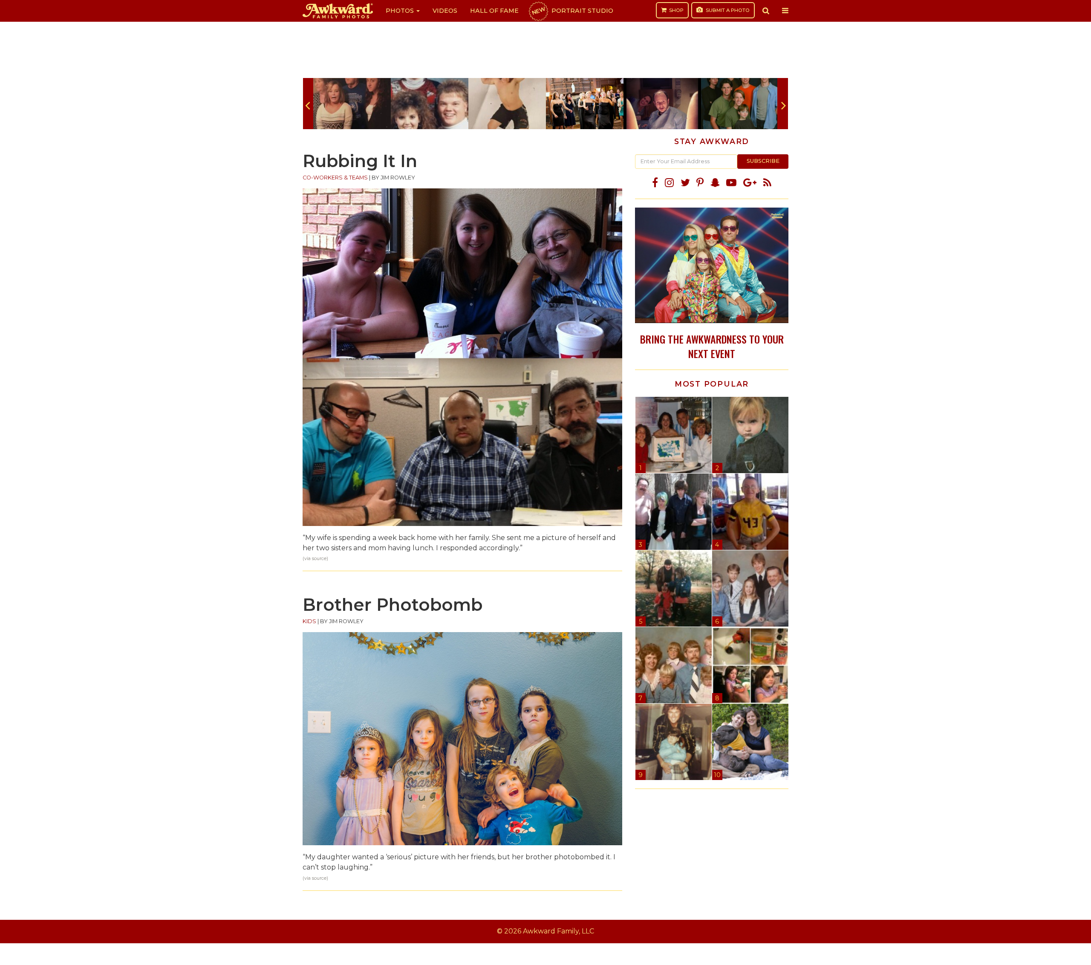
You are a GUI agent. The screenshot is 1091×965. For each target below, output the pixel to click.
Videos (445, 10)
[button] (766, 10)
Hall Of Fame (494, 10)
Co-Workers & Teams (335, 177)
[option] (352, 103)
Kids (309, 621)
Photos (401, 10)
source (319, 558)
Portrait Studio (572, 10)
